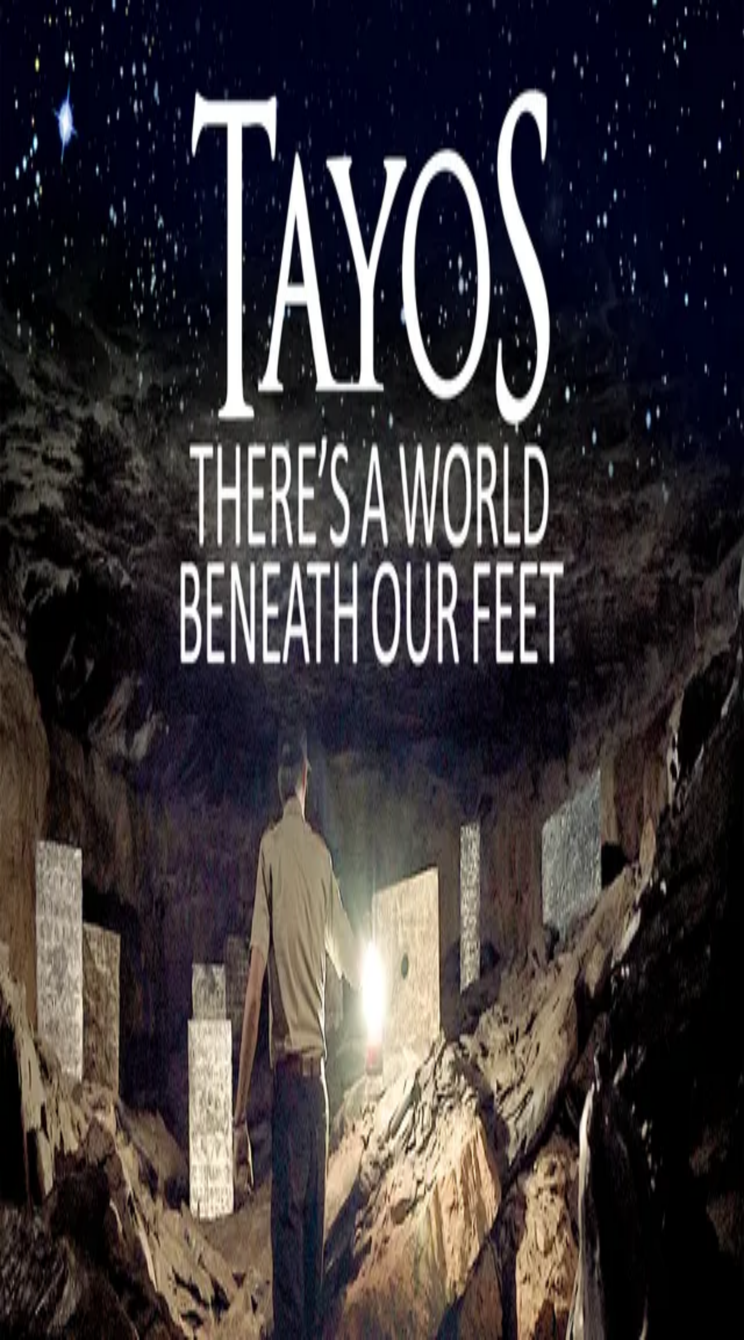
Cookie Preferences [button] (32, 1016)
